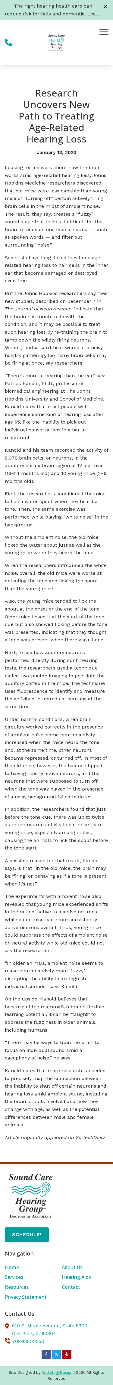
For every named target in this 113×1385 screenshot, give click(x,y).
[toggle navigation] (104, 32)
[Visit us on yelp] (66, 1354)
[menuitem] (28, 1268)
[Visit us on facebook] (46, 1354)
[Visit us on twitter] (56, 1354)
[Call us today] (8, 42)
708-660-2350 (28, 1341)
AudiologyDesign (57, 1372)
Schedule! (27, 1234)
